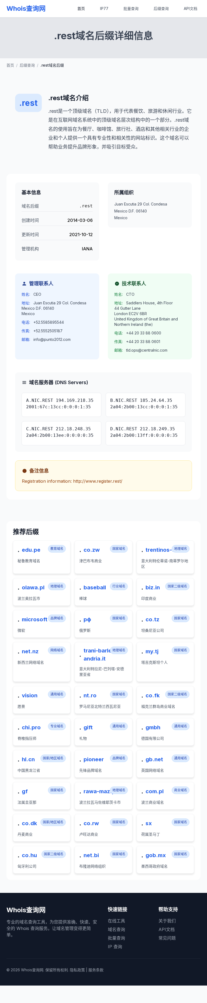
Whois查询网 (26, 8)
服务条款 (96, 970)
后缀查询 (161, 8)
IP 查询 (115, 946)
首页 (81, 8)
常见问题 (167, 938)
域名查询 (116, 929)
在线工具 (116, 920)
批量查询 (131, 8)
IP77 (104, 8)
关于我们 (167, 920)
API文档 (190, 8)
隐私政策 (77, 970)
